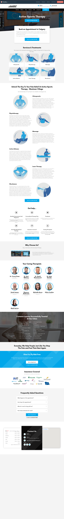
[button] (32, 398)
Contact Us (39, 9)
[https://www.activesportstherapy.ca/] (25, 440)
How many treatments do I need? (25, 410)
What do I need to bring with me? (25, 406)
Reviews (30, 9)
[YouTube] (30, 445)
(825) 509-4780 (54, 5)
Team (26, 9)
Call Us (28, 433)
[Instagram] (27, 445)
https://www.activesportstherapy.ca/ (33, 440)
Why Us (22, 9)
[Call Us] (25, 434)
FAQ (34, 9)
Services (17, 9)
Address (40, 5)
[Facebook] (25, 445)
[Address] (38, 5)
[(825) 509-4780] (50, 5)
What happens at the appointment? (26, 398)
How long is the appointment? (24, 402)
